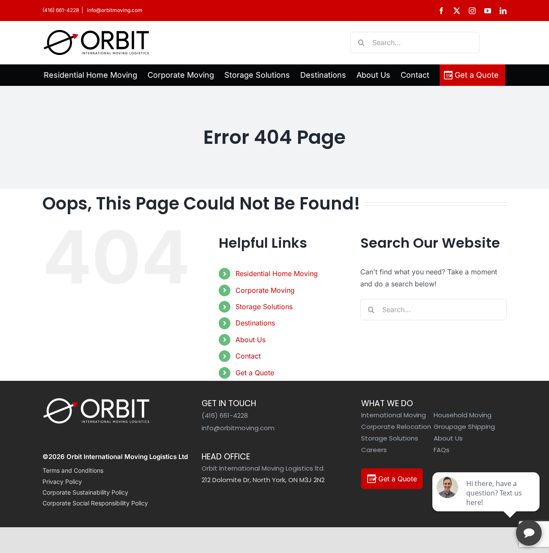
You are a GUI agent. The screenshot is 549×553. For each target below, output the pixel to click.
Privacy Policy (62, 481)
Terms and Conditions (72, 470)
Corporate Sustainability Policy (85, 492)
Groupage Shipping (464, 426)
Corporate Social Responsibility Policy (95, 503)
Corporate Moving (265, 290)
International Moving (393, 414)
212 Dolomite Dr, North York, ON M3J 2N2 (263, 479)
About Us (250, 339)
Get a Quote (254, 372)
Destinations (255, 323)
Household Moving (463, 414)
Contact (248, 356)
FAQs (441, 449)
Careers (374, 449)
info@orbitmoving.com (114, 10)
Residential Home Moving (276, 273)
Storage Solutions (264, 306)
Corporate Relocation (396, 426)
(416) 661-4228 (60, 10)
